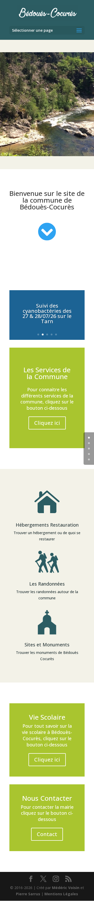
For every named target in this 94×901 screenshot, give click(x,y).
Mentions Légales (61, 893)
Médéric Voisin (65, 887)
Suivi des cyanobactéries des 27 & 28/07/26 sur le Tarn (47, 313)
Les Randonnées (47, 584)
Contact (47, 834)
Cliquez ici (47, 422)
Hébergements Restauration (47, 525)
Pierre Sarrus (28, 893)
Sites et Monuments (47, 644)
